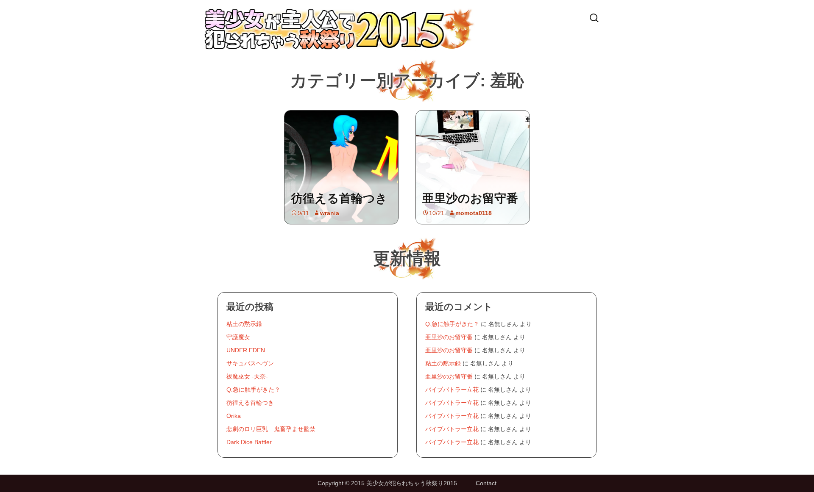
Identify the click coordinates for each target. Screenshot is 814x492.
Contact (486, 483)
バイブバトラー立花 (452, 389)
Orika (233, 415)
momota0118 (473, 213)
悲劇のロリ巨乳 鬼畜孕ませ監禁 (270, 429)
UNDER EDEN (245, 350)
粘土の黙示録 (244, 324)
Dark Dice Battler (249, 442)
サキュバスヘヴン (250, 363)
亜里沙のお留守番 (470, 198)
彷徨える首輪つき (339, 198)
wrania (329, 213)
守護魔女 (238, 337)
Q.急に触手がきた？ (253, 389)
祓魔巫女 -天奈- (247, 376)
